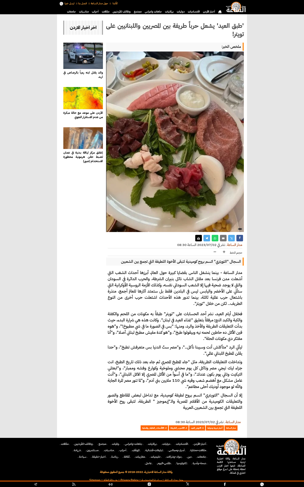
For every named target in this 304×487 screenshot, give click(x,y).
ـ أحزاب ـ (123, 450)
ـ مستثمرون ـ (92, 450)
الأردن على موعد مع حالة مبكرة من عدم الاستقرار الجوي (83, 114)
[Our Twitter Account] (187, 485)
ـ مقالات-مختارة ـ (198, 450)
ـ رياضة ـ (114, 457)
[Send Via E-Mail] (223, 238)
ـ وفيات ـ (115, 444)
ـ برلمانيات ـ (152, 444)
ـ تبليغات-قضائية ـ (154, 450)
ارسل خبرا (69, 3)
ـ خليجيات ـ (156, 457)
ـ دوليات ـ (166, 444)
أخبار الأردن (209, 12)
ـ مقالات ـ (65, 444)
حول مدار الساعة (99, 3)
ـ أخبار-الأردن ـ (200, 444)
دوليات (181, 12)
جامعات (71, 12)
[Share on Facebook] (239, 238)
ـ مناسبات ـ (109, 450)
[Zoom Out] (214, 252)
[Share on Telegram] (206, 238)
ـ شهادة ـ (77, 450)
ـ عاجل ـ (148, 463)
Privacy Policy (129, 480)
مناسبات (84, 12)
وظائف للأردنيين (122, 12)
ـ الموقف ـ (135, 450)
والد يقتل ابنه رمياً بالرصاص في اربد (83, 74)
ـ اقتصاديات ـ (182, 444)
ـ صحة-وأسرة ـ (199, 463)
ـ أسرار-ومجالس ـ (177, 450)
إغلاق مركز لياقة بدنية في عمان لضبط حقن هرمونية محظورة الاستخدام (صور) (83, 156)
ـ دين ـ (189, 457)
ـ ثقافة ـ (127, 457)
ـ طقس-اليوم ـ (164, 463)
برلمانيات (169, 12)
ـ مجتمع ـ (102, 444)
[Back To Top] (283, 484)
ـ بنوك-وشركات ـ (174, 457)
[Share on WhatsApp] (215, 238)
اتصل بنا (82, 3)
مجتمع (138, 12)
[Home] (235, 6)
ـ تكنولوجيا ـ (182, 463)
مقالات (105, 12)
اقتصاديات (194, 12)
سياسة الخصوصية (152, 480)
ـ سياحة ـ (82, 457)
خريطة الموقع (110, 480)
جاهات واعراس (153, 12)
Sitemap (94, 480)
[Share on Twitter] (231, 238)
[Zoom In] (224, 252)
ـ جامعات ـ (201, 457)
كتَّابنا (114, 3)
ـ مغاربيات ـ (140, 457)
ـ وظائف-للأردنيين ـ (83, 444)
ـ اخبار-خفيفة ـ (98, 457)
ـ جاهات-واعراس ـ (133, 444)
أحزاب (95, 12)
